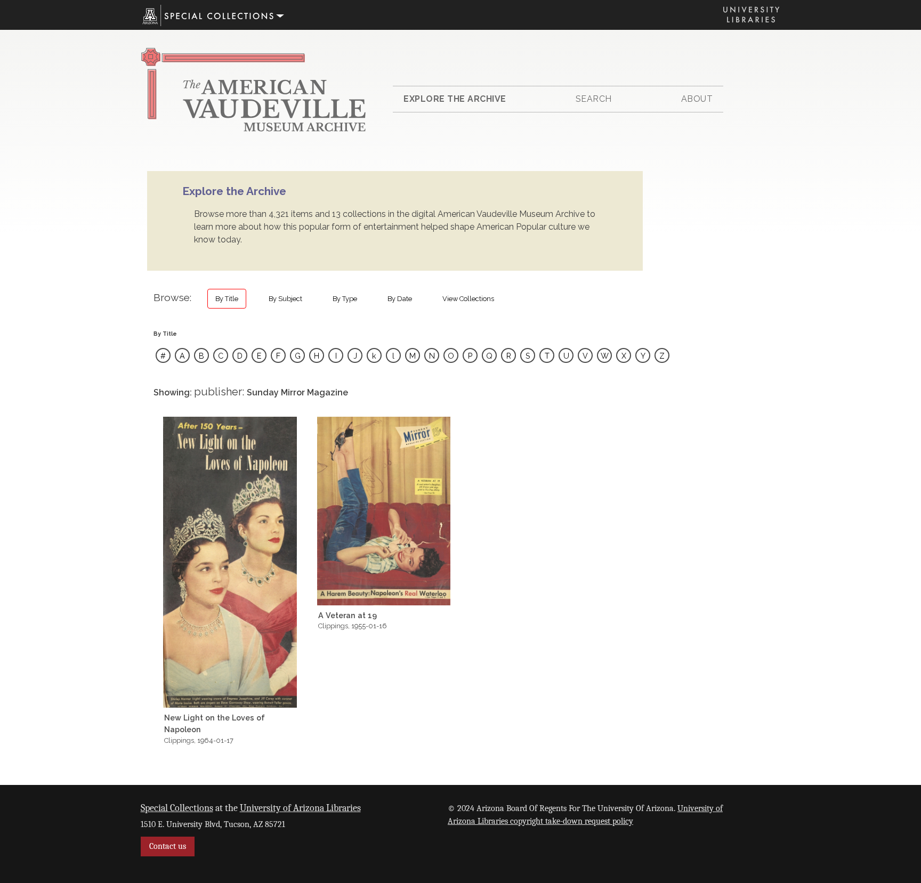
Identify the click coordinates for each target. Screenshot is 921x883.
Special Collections (177, 808)
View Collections (468, 299)
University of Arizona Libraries (300, 808)
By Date (399, 299)
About (697, 99)
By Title (226, 299)
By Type (345, 299)
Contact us (167, 846)
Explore (454, 99)
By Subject (285, 299)
